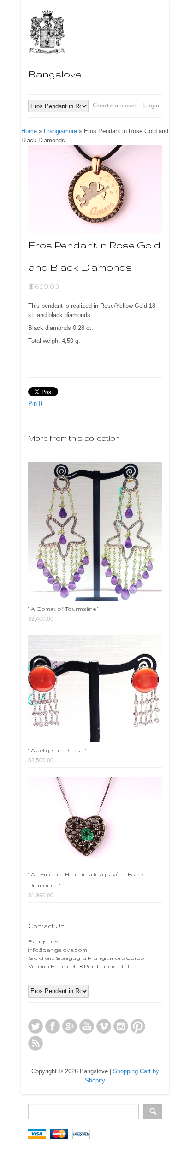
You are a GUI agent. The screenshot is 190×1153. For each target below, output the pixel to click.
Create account (115, 105)
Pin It (35, 403)
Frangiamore (60, 131)
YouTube (86, 1026)
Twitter (35, 1026)
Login (151, 105)
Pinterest (138, 1026)
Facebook (52, 1026)
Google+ (69, 1026)
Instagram (120, 1026)
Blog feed (35, 1043)
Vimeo (103, 1026)
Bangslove (55, 74)
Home (29, 131)
